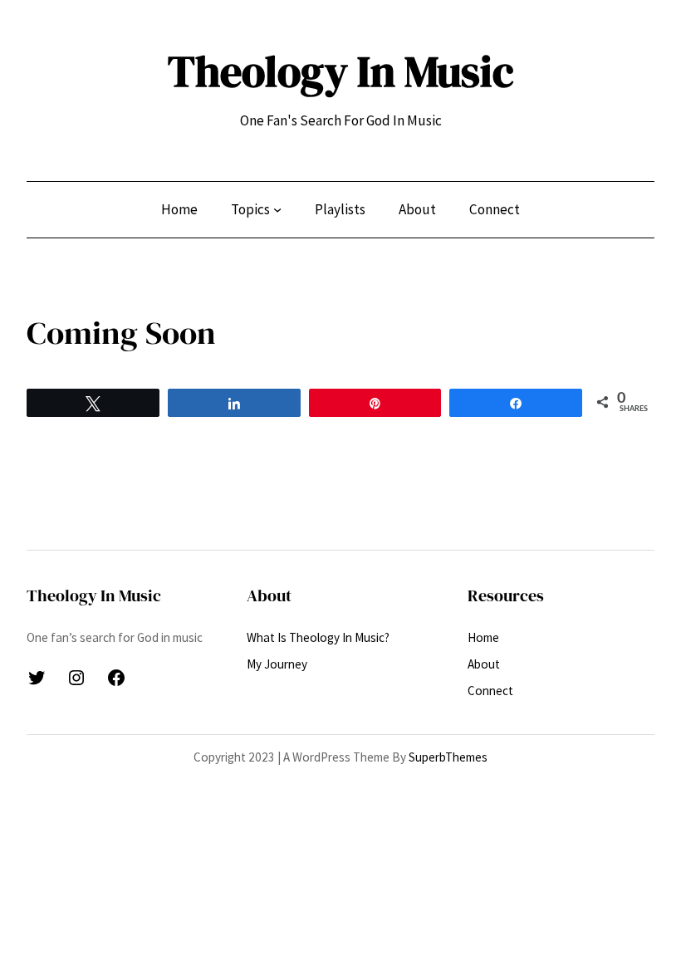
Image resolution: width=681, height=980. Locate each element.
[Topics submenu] (277, 209)
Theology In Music (341, 71)
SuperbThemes (448, 757)
